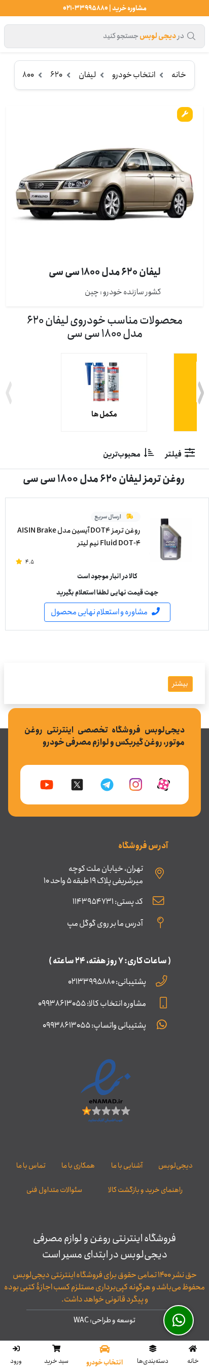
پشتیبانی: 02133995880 (107, 981)
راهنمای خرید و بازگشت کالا (145, 1190)
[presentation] (8, 394)
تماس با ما (31, 1165)
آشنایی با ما (127, 1165)
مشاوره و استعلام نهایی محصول (99, 612)
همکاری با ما (78, 1165)
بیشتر (180, 683)
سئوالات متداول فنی (54, 1190)
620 (56, 74)
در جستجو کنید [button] (143, 36)
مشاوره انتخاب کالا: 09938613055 (92, 1003)
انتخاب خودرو (133, 74)
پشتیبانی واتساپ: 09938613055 (94, 1025)
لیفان (87, 74)
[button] (153, 1355)
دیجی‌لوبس (175, 1165)
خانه (178, 74)
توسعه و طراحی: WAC (104, 1320)
